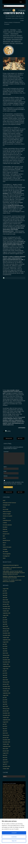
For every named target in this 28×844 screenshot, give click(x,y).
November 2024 (6, 635)
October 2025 (6, 611)
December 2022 (6, 686)
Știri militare (5, 551)
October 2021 (6, 717)
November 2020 (6, 742)
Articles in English (7, 513)
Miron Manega (12, 29)
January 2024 (6, 657)
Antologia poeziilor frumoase (9, 502)
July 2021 (5, 724)
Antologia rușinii (6, 505)
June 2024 (5, 646)
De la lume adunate (7, 525)
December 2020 (6, 739)
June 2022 (5, 699)
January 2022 (6, 710)
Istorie (4, 538)
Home (7, 16)
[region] (14, 831)
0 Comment (6, 33)
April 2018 (5, 759)
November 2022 (6, 688)
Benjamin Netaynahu (14, 33)
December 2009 (6, 766)
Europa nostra (18, 16)
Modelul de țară (6, 540)
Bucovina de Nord (6, 35)
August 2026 (5, 588)
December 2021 (6, 713)
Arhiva (9, 16)
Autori (4, 518)
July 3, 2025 (6, 29)
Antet (4, 500)
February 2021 (6, 735)
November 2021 (6, 715)
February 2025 (6, 628)
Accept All (14, 832)
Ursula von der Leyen (19, 43)
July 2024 (5, 644)
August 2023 (5, 668)
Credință (5, 522)
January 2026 (6, 604)
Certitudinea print (7, 520)
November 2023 (6, 662)
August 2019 (5, 753)
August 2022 (5, 695)
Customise (14, 836)
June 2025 (5, 619)
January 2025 (6, 631)
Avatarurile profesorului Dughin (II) (10, 565)
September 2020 (6, 746)
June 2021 (5, 726)
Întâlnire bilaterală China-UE (17, 39)
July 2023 (5, 670)
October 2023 (6, 664)
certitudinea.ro (19, 35)
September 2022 (6, 693)
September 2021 (6, 719)
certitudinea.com (13, 35)
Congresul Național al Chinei (8, 37)
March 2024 (5, 653)
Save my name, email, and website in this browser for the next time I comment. (14, 482)
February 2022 (6, 708)
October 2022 (6, 690)
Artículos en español (7, 516)
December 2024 (6, 633)
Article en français (7, 511)
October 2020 (6, 744)
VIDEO (4, 558)
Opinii (4, 545)
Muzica (4, 542)
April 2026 (5, 597)
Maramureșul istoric (6, 41)
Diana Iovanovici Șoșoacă (18, 37)
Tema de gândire (8, 18)
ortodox (12, 41)
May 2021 (5, 728)
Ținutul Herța (12, 43)
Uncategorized (6, 556)
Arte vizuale (5, 509)
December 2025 (6, 606)
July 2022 (5, 697)
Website (5, 476)
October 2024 (6, 637)
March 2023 (5, 679)
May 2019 (5, 755)
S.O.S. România (6, 43)
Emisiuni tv (5, 531)
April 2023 (5, 677)
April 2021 (5, 730)
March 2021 (5, 733)
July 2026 (5, 591)
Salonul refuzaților (7, 547)
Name (5, 466)
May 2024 (5, 648)
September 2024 (6, 639)
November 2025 (6, 608)
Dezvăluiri (13, 16)
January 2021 (6, 737)
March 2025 (5, 626)
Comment (6, 451)
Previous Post (9, 438)
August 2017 (5, 762)
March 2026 (5, 599)
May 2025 (5, 622)
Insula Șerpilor (8, 39)
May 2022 (5, 702)
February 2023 (6, 682)
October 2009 (6, 768)
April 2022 (5, 704)
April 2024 (5, 650)
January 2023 (6, 684)
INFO (22, 16)
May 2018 (5, 757)
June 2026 (5, 593)
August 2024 (5, 642)
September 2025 (6, 613)
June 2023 (5, 673)
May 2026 (5, 595)
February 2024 (6, 655)
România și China (17, 41)
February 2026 (6, 602)
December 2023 (6, 659)
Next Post (20, 438)
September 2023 (6, 666)
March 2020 (5, 748)
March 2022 (5, 706)
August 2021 (5, 722)
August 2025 (5, 615)
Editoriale (5, 529)
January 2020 (6, 750)
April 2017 (5, 764)
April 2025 (5, 624)
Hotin (4, 39)
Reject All (14, 840)
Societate (5, 549)
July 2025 (5, 617)
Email (5, 471)
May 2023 (5, 675)
